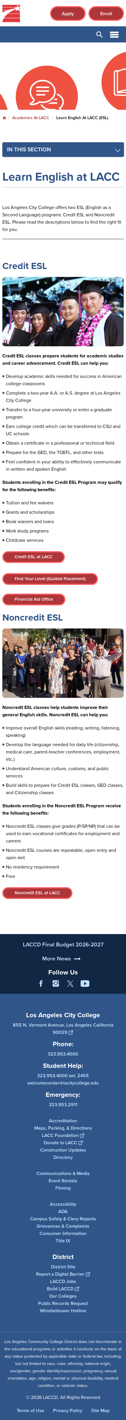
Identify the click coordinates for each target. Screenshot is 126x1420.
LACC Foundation (60, 1135)
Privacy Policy (67, 1410)
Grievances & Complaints (63, 1226)
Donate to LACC (60, 1142)
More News (56, 958)
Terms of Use (30, 1410)
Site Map (100, 1410)
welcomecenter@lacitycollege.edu (63, 1083)
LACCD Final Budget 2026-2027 (63, 944)
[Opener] (120, 988)
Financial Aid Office (34, 599)
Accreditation (63, 1120)
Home (4, 118)
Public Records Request (63, 1303)
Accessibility (63, 1204)
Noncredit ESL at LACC (37, 893)
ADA (63, 1211)
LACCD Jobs (63, 1281)
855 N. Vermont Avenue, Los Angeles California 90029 (63, 1029)
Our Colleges (63, 1296)
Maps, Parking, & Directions (63, 1128)
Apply (68, 13)
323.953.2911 (63, 1104)
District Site (63, 1266)
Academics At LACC (30, 118)
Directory (63, 1157)
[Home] (11, 13)
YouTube (85, 983)
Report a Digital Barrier (60, 1274)
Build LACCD (60, 1288)
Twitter (70, 983)
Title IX (63, 1240)
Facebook (41, 983)
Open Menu (114, 34)
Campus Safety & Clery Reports (63, 1218)
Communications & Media (63, 1173)
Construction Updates (63, 1150)
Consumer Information (63, 1233)
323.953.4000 (63, 1054)
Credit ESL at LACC (33, 557)
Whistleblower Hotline (63, 1310)
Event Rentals (63, 1180)
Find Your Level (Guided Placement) (50, 578)
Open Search (99, 34)
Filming (63, 1188)
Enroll (106, 13)
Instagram (55, 983)
